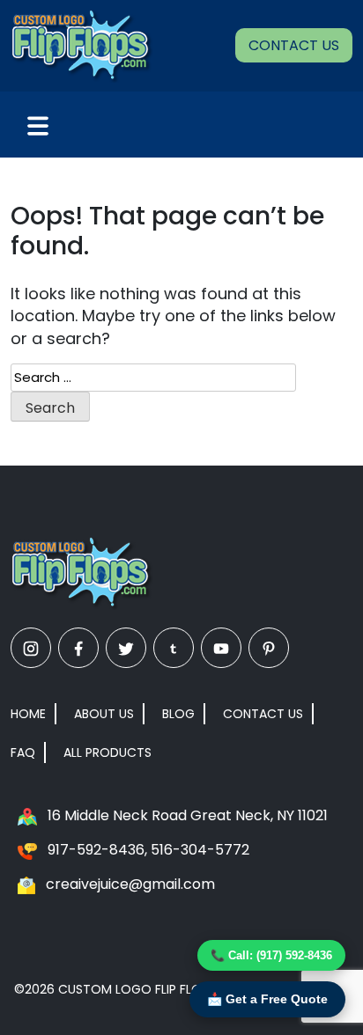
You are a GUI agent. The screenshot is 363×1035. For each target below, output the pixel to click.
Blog (178, 714)
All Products (107, 752)
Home (28, 714)
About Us (104, 714)
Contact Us (293, 45)
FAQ (23, 752)
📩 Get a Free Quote (267, 999)
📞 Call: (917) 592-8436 (271, 955)
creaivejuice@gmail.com (130, 884)
